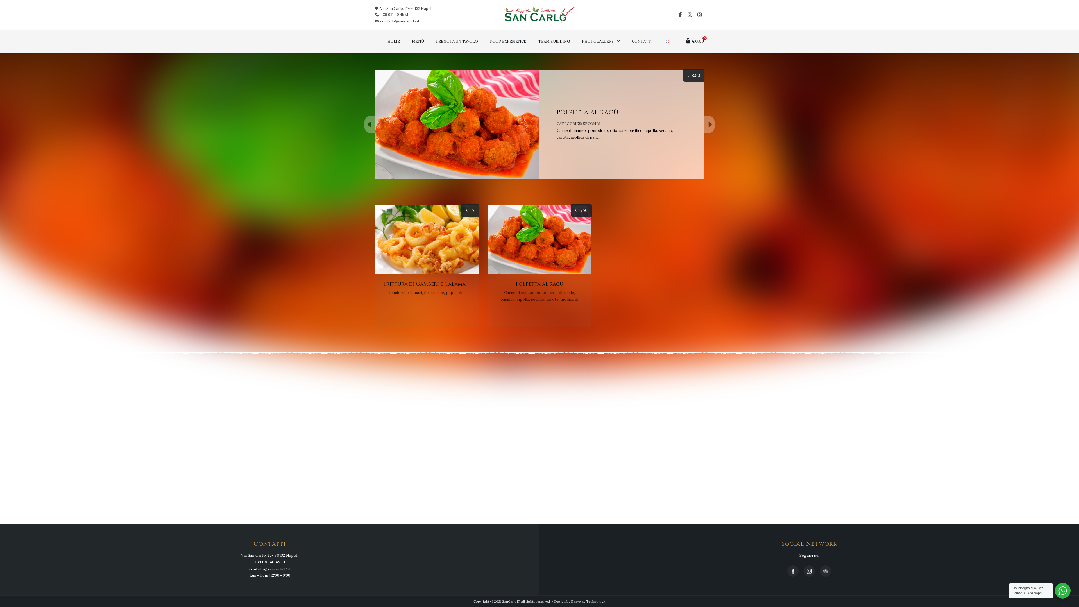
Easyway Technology (588, 601)
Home (393, 41)
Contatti (642, 41)
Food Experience (508, 41)
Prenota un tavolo (457, 41)
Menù (418, 41)
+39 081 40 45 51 (394, 14)
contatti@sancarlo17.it (400, 21)
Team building (554, 41)
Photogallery (598, 41)
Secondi (591, 123)
